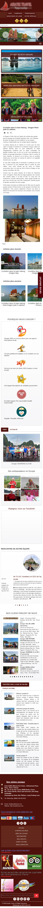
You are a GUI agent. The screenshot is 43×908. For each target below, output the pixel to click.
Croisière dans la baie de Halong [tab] (15, 684)
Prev (2, 262)
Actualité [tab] (13, 429)
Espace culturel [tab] (9, 688)
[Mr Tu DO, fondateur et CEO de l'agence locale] (22, 562)
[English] (17, 20)
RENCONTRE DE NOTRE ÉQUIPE (15, 549)
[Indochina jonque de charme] (9, 711)
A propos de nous (21, 831)
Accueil (21, 828)
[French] (21, 20)
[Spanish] (26, 20)
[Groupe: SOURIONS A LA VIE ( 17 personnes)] (10, 651)
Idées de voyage (22, 833)
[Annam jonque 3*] (9, 758)
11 (30, 676)
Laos (10, 13)
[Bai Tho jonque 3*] (9, 743)
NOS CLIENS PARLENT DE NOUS (21, 613)
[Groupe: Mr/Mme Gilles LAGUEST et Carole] (10, 666)
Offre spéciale (30, 16)
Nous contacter (22, 844)
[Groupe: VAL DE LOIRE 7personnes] (10, 623)
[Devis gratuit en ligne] (22, 110)
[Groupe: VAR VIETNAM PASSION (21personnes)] (10, 638)
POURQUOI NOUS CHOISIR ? (21, 319)
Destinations (21, 836)
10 (28, 676)
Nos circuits (21, 839)
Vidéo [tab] (5, 429)
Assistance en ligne (14, 16)
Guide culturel (21, 842)
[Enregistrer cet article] (11, 133)
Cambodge (18, 13)
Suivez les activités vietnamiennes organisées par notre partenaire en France (21, 873)
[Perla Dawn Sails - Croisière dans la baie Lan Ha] (9, 726)
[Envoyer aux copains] (5, 133)
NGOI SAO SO (25, 905)
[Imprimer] (8, 133)
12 (32, 676)
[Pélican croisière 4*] (9, 696)
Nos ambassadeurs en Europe (21, 471)
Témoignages (30, 13)
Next (40, 262)
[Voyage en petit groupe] (22, 61)
